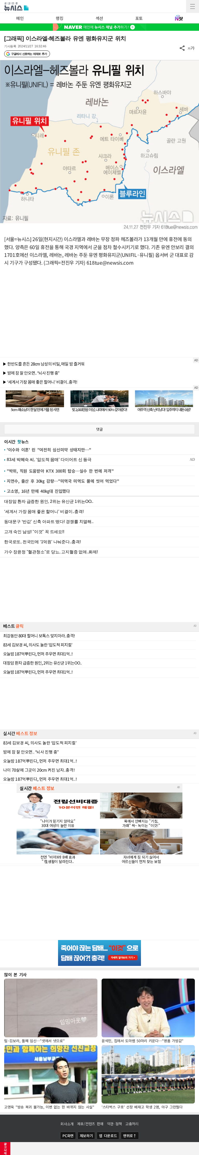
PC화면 (68, 1135)
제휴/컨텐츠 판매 (90, 1123)
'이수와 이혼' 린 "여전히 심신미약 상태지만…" (49, 449)
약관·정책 (114, 1123)
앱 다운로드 (108, 1135)
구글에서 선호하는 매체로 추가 (29, 53)
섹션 (99, 18)
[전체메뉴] (192, 6)
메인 (20, 18)
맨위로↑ (130, 1135)
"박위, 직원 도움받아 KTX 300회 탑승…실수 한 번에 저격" (60, 471)
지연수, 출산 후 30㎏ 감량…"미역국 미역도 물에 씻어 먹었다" (63, 481)
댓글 (99, 429)
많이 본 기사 (15, 974)
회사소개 (67, 1123)
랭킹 (59, 18)
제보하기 (86, 1135)
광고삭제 (5, 1148)
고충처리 (132, 1123)
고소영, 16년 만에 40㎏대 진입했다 (38, 491)
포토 (139, 18)
